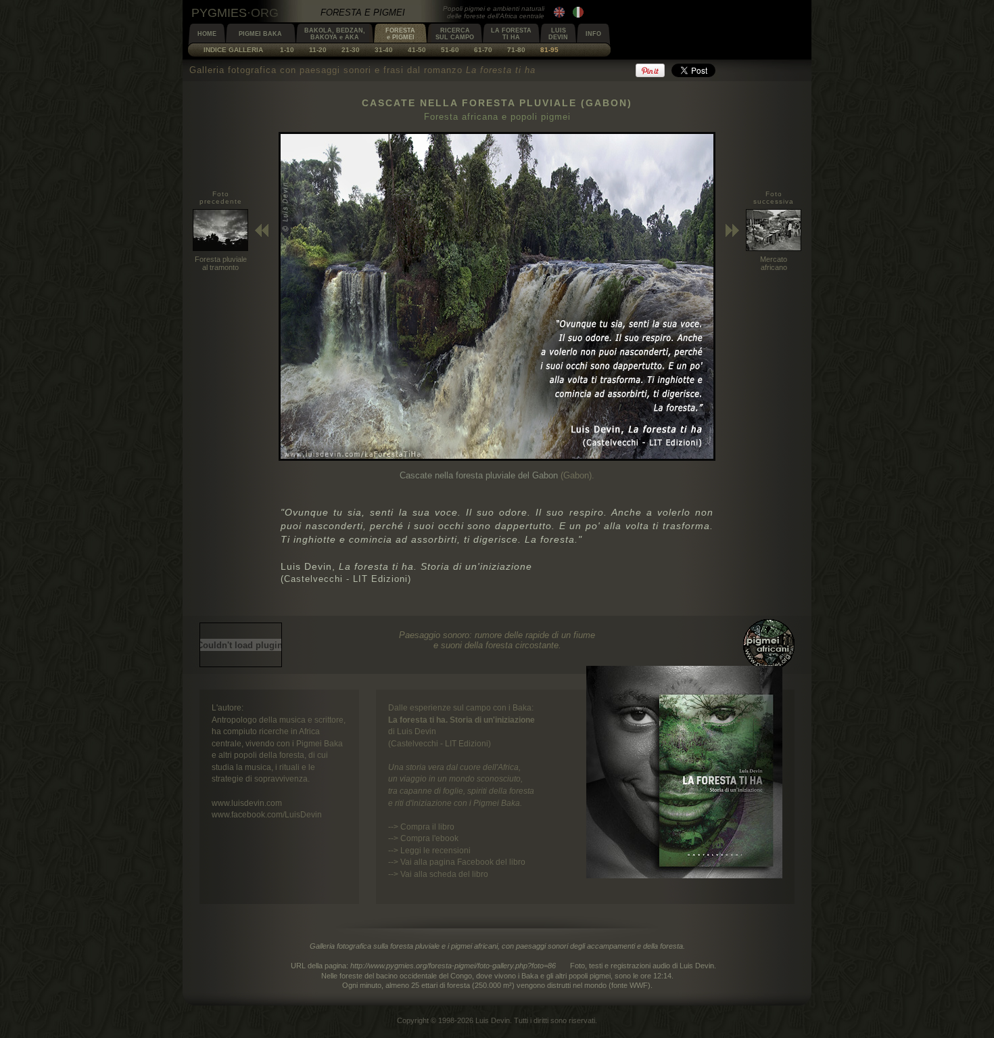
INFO (593, 33)
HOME (206, 33)
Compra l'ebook (429, 838)
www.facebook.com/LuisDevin (267, 814)
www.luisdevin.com (247, 802)
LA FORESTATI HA (511, 34)
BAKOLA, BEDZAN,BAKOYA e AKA (334, 34)
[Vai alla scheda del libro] (684, 875)
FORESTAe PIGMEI (400, 34)
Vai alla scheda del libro (444, 874)
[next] (497, 458)
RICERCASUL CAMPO (454, 34)
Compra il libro (427, 826)
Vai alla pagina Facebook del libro (462, 861)
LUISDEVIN (558, 34)
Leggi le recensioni (435, 850)
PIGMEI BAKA (260, 33)
